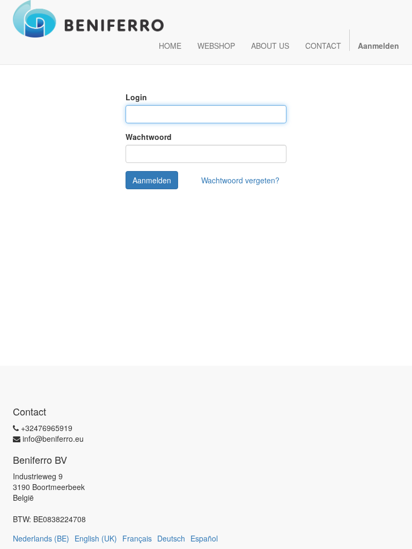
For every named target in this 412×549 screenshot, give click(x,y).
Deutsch (171, 538)
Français (137, 538)
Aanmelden (152, 180)
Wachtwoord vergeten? (240, 180)
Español (204, 538)
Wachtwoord (149, 136)
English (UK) (96, 538)
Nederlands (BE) (41, 538)
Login (136, 97)
